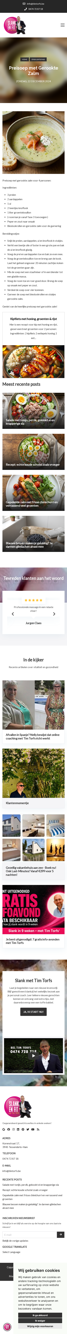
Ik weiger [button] (40, 1320)
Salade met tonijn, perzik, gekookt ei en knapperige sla (30, 1184)
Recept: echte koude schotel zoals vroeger (25, 1189)
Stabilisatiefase (38, 59)
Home (24, 59)
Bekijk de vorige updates (15, 1240)
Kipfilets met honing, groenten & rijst (33, 319)
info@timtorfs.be (11, 1170)
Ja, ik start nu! (33, 1011)
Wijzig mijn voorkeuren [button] (40, 1326)
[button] (54, 614)
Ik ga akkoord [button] (40, 1315)
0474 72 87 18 (10, 1158)
